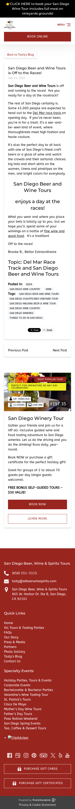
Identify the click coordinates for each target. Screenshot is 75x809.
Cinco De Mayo (15, 704)
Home (8, 623)
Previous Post (18, 350)
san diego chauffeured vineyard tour (34, 298)
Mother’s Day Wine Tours (22, 709)
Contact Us (12, 661)
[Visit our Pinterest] (34, 755)
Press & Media (14, 642)
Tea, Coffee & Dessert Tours (25, 728)
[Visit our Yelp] (60, 755)
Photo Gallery (14, 652)
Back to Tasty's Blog (20, 54)
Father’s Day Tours (18, 714)
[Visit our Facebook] (9, 755)
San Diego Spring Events (22, 723)
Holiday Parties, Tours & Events (27, 680)
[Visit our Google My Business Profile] (17, 755)
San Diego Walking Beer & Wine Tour (33, 303)
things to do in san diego (26, 318)
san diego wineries (21, 313)
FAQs (8, 632)
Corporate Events (17, 685)
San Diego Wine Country (25, 289)
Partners (10, 647)
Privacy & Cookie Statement (37, 805)
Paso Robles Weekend (20, 719)
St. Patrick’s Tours (17, 699)
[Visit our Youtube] (67, 755)
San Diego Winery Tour (36, 418)
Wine (49, 289)
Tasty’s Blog (13, 656)
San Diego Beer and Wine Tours (39, 294)
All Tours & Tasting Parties (24, 628)
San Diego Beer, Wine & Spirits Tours (39, 589)
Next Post (60, 350)
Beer (29, 284)
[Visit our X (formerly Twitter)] (53, 755)
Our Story (11, 637)
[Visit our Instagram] (26, 755)
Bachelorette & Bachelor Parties (28, 690)
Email (49, 330)
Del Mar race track (47, 113)
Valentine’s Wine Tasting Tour (26, 695)
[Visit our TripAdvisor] (43, 755)
